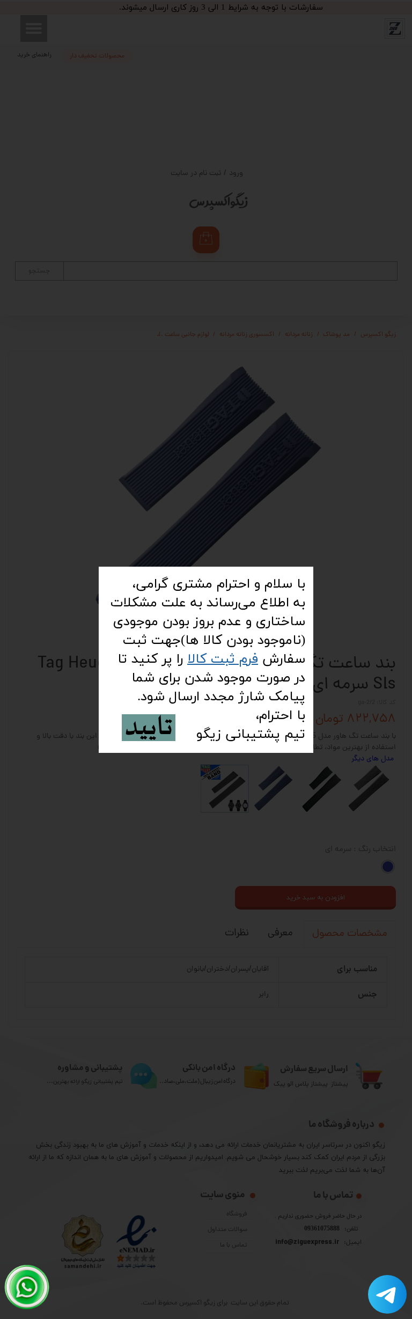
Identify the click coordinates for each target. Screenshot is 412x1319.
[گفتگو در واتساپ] (27, 1287)
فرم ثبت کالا (222, 659)
